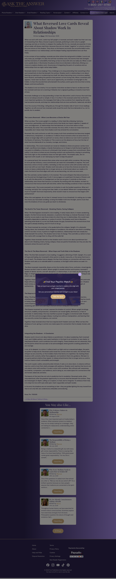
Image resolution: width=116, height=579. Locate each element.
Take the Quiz (58, 297)
